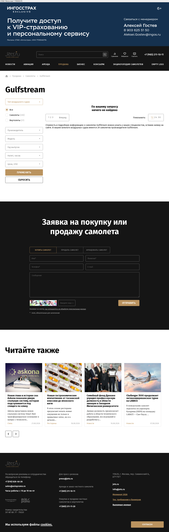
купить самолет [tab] (43, 250)
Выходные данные (122, 505)
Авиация (28, 64)
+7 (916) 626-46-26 (14, 481)
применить (24, 172)
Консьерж (99, 64)
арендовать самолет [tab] (96, 250)
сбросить (24, 179)
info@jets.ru (119, 489)
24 (155, 117)
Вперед (62, 117)
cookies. (46, 524)
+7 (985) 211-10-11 (154, 54)
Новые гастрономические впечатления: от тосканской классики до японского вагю (63, 399)
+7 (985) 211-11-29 (67, 506)
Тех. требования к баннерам (127, 499)
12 (152, 117)
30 (159, 117)
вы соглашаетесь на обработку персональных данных (65, 309)
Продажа (63, 64)
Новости (10, 64)
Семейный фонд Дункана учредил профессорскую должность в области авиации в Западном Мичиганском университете (102, 400)
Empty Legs (158, 64)
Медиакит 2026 (120, 494)
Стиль (10, 423)
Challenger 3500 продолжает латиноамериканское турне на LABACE (142, 398)
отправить (129, 303)
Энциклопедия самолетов (128, 64)
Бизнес (81, 64)
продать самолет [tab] (70, 250)
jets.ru (116, 484)
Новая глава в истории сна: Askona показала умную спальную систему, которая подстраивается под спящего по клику (23, 400)
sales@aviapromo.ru (15, 486)
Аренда (46, 64)
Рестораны (52, 423)
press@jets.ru (66, 478)
